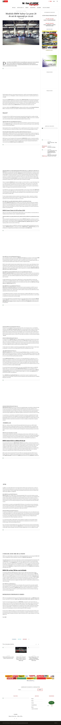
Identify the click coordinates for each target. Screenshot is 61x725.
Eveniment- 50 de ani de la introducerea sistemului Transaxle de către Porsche (49, 133)
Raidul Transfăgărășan (49, 20)
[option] (8, 653)
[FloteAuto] (15, 676)
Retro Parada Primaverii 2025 (50, 15)
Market (32, 707)
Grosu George (21, 18)
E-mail (19, 689)
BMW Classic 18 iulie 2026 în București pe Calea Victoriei (52, 155)
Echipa (32, 700)
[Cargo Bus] (40, 676)
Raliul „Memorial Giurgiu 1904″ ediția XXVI (50, 25)
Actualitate (17, 11)
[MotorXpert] (21, 676)
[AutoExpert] (8, 676)
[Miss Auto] (52, 676)
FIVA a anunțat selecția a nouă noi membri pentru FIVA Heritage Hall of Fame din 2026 (52, 152)
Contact (32, 702)
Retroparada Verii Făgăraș (51, 147)
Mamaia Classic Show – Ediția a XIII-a (52, 143)
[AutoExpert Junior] (33, 676)
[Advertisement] (21, 54)
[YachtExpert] (27, 676)
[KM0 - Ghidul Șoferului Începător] (46, 676)
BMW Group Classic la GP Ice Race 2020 (14, 210)
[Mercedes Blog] (30, 681)
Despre (32, 698)
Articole (20, 11)
